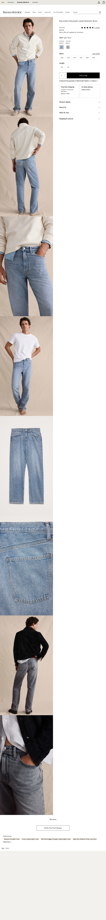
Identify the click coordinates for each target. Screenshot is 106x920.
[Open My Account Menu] (98, 2)
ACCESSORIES (58, 12)
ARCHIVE (48, 12)
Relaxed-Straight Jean (11, 839)
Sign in (63, 93)
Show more (6, 842)
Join (68, 93)
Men (3, 848)
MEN (34, 12)
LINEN (40, 12)
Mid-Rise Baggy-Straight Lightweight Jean (56, 839)
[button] (26, 416)
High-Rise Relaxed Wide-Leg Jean (84, 839)
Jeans (7, 848)
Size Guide (96, 54)
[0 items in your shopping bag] (103, 2)
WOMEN (27, 12)
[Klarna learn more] (97, 81)
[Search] (100, 12)
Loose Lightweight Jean (30, 839)
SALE (67, 12)
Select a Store (86, 89)
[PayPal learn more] (89, 81)
